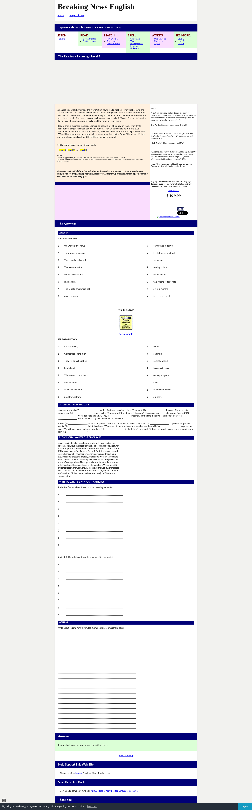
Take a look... (173, 191)
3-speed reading (89, 39)
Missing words (160, 39)
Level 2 (181, 41)
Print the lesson (89, 41)
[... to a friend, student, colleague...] (180, 209)
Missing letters (136, 44)
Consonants (135, 39)
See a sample (126, 334)
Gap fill (157, 44)
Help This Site (77, 15)
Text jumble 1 (112, 39)
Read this (92, 806)
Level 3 (181, 44)
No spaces (158, 41)
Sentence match (113, 44)
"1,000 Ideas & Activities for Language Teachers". (114, 791)
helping (78, 773)
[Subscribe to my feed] (168, 217)
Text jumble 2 (112, 41)
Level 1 (62, 39)
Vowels (133, 41)
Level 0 (181, 39)
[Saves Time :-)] (126, 322)
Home (61, 15)
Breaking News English (96, 6)
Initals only (134, 46)
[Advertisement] (126, 82)
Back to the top (126, 756)
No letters (134, 48)
